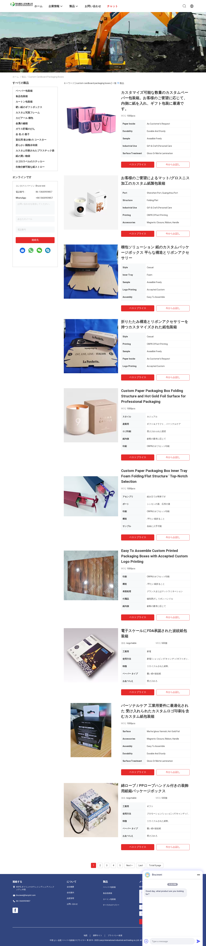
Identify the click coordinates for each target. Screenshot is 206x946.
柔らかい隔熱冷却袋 (26, 145)
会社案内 (70, 893)
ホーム (16, 77)
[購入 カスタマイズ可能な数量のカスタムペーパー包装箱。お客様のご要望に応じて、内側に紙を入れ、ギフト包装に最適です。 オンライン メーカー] (91, 117)
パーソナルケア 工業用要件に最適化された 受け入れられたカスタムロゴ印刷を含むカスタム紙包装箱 (155, 711)
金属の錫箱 (22, 123)
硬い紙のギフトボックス (29, 107)
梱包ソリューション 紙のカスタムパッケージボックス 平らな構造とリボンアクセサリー (155, 252)
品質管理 (70, 898)
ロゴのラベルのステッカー (30, 161)
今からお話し (173, 164)
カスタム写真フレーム (28, 112)
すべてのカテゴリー (111, 905)
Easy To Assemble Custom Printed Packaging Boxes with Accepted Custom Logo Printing (154, 556)
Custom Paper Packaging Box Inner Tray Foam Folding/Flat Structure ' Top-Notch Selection (154, 476)
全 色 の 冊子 (23, 134)
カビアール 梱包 (24, 118)
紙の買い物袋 (23, 156)
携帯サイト (97, 935)
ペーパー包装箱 (24, 90)
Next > (129, 865)
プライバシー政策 (115, 935)
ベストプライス (137, 164)
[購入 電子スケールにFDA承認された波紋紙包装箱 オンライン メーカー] (91, 655)
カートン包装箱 (24, 101)
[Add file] (146, 941)
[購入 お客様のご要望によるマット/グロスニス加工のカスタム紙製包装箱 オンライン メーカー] (91, 202)
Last (141, 865)
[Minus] (198, 875)
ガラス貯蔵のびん (25, 128)
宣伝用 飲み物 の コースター (31, 139)
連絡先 (35, 239)
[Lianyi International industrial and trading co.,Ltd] (21, 4)
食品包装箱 (22, 96)
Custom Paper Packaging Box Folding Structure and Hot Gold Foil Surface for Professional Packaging (153, 396)
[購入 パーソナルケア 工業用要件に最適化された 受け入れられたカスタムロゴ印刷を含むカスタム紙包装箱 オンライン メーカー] (91, 730)
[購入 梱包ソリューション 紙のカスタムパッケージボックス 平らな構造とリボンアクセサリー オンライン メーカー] (91, 271)
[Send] (198, 941)
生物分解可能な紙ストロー (30, 166)
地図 (85, 935)
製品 (24, 77)
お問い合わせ (72, 904)
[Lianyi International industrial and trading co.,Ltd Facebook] (15, 910)
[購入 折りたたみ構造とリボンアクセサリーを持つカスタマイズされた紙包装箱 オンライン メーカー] (91, 346)
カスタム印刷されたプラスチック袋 (35, 150)
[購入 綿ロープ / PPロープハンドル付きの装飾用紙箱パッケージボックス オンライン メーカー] (91, 810)
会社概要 (70, 887)
